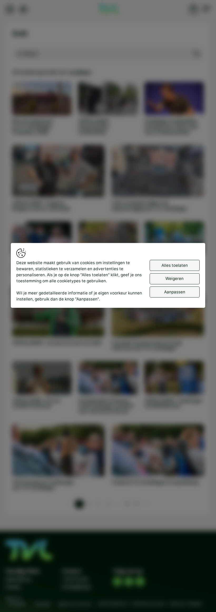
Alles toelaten (174, 265)
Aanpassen (174, 291)
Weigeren (174, 278)
